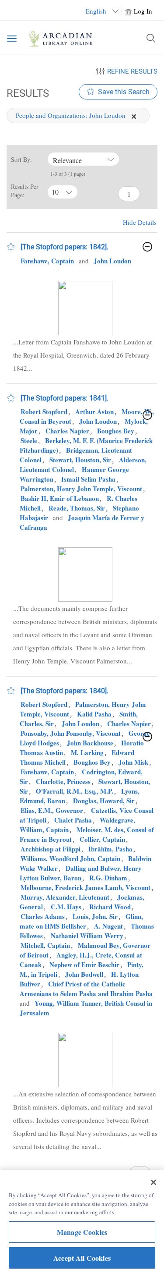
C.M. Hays (66, 906)
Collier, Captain (102, 839)
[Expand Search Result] (147, 247)
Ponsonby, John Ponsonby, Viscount (71, 733)
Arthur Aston (94, 411)
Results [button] (26, 93)
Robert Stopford (44, 411)
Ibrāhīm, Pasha (110, 849)
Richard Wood (110, 906)
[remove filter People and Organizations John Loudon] (133, 115)
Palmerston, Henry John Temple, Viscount (81, 488)
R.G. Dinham (108, 878)
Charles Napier (67, 431)
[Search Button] (151, 38)
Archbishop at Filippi (50, 849)
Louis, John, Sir (95, 916)
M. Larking (87, 752)
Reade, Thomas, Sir (77, 508)
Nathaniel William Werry (87, 935)
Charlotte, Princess (63, 781)
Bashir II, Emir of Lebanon (60, 498)
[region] (82, 1221)
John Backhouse (90, 743)
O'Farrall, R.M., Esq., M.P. (74, 791)
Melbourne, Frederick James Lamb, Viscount (85, 887)
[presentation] (85, 308)
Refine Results (132, 71)
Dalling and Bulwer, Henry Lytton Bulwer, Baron (81, 873)
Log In (143, 11)
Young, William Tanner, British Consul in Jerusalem (86, 1008)
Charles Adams (43, 916)
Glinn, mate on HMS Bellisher (81, 921)
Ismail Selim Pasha (88, 479)
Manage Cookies (82, 1232)
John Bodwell (84, 974)
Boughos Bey (115, 431)
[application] (134, 116)
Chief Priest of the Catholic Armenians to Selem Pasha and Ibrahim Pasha (86, 988)
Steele (29, 440)
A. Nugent (108, 926)
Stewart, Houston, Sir (80, 460)
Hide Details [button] (140, 222)
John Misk (133, 762)
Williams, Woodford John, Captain (70, 858)
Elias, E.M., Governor (52, 810)
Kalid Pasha (94, 714)
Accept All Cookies (82, 1258)
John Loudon (112, 261)
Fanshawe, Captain (47, 261)
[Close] (153, 1182)
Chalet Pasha (73, 820)
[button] (11, 246)
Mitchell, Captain (45, 945)
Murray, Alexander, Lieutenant (65, 897)
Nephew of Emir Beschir (84, 964)
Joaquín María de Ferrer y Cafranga (82, 522)
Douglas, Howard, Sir (104, 800)
